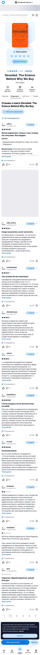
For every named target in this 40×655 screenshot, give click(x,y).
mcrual (9, 442)
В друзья (31, 125)
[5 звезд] (28, 56)
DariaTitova (11, 395)
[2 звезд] (16, 56)
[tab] (5, 96)
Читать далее (6, 157)
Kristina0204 (12, 267)
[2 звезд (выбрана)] (12, 71)
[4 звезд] (24, 56)
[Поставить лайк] (3, 164)
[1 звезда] (11, 56)
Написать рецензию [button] (14, 112)
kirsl (8, 569)
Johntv (9, 353)
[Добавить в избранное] (33, 15)
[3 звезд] (20, 56)
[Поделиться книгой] (36, 15)
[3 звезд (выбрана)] (14, 71)
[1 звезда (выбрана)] (10, 71)
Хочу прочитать (13, 642)
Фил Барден (20, 83)
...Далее (21, 631)
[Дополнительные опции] (27, 642)
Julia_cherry (11, 223)
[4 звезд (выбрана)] (16, 71)
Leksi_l (9, 124)
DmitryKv (10, 486)
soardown (10, 527)
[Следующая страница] (35, 616)
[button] (20, 35)
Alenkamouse (12, 312)
